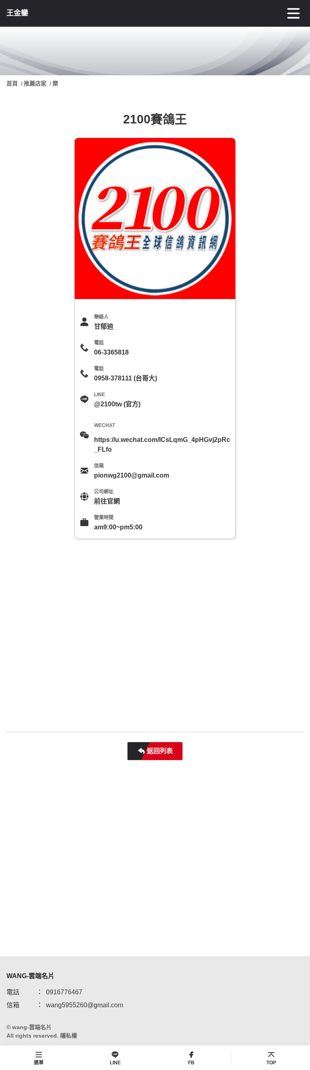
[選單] (293, 13)
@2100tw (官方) (117, 404)
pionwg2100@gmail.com (131, 475)
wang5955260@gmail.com (84, 1005)
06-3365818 (111, 352)
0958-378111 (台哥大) (125, 378)
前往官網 (107, 501)
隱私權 (68, 1035)
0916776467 (64, 992)
